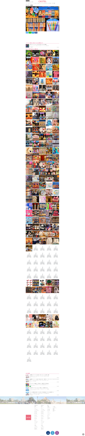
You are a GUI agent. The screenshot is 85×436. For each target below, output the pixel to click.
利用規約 (53, 409)
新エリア (35, 420)
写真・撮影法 (49, 409)
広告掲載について (54, 410)
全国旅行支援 (35, 428)
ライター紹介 (54, 406)
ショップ (35, 424)
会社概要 (53, 408)
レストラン (35, 417)
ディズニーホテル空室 (36, 410)
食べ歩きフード (35, 429)
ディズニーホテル (36, 421)
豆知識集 (35, 425)
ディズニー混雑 (35, 409)
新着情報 (35, 406)
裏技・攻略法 (35, 413)
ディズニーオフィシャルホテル (32, 385)
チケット (35, 408)
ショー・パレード (36, 414)
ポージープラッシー (31, 46)
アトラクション (35, 412)
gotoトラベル (49, 417)
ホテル (48, 416)
